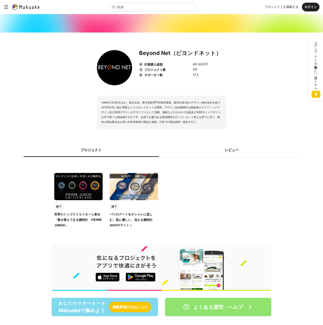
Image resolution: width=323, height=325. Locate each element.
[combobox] (152, 7)
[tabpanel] (161, 195)
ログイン (311, 7)
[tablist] (161, 150)
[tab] (91, 150)
